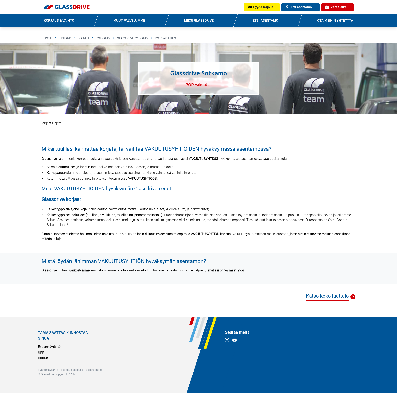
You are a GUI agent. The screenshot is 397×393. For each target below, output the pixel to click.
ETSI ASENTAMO (265, 21)
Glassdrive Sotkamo (132, 38)
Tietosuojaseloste (72, 370)
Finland (65, 38)
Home (48, 38)
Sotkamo (103, 38)
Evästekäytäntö (49, 347)
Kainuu (84, 38)
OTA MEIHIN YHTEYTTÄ (335, 21)
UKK (41, 352)
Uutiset (43, 358)
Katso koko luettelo (327, 296)
